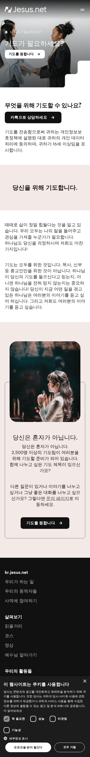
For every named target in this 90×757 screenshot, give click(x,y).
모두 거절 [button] (69, 747)
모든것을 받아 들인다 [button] (28, 747)
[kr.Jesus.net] (26, 9)
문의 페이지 (57, 498)
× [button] (84, 681)
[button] (45, 738)
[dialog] (45, 716)
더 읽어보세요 (13, 711)
